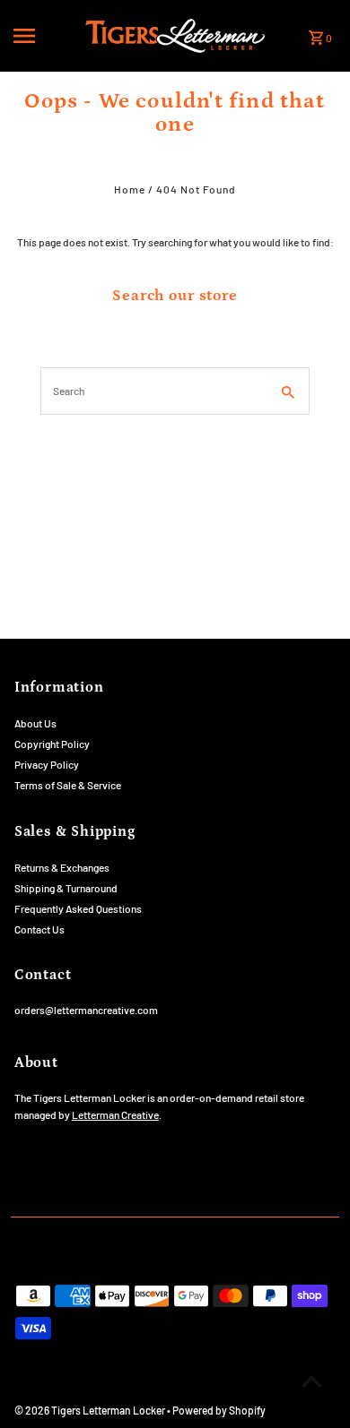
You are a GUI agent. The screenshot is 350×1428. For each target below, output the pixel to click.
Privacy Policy (46, 764)
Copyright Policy (52, 743)
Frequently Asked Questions (78, 908)
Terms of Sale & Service (67, 785)
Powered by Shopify (219, 1410)
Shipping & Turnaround (66, 888)
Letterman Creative (115, 1114)
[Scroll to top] (312, 1381)
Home (129, 189)
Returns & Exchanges (61, 867)
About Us (35, 723)
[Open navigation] (44, 35)
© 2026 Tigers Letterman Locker (90, 1410)
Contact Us (39, 929)
